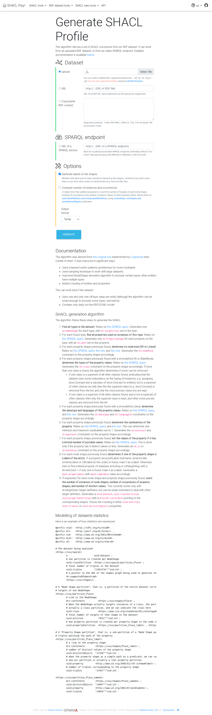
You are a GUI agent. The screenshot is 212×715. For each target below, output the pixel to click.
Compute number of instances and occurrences (89, 187)
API (103, 5)
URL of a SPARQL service (68, 148)
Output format (65, 211)
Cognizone (137, 257)
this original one (102, 257)
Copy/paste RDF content (67, 103)
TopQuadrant (169, 710)
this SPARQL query (117, 326)
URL (63, 88)
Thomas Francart (55, 710)
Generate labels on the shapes (79, 174)
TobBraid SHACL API (148, 710)
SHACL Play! (15, 5)
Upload (65, 71)
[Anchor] (52, 62)
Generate (69, 234)
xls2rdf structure (135, 81)
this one (100, 350)
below (90, 54)
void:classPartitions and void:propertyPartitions (84, 198)
